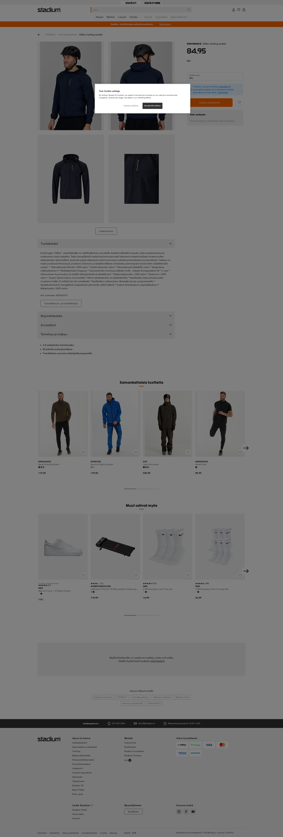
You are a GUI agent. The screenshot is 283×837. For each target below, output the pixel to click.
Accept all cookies (152, 106)
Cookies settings (131, 105)
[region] (142, 98)
